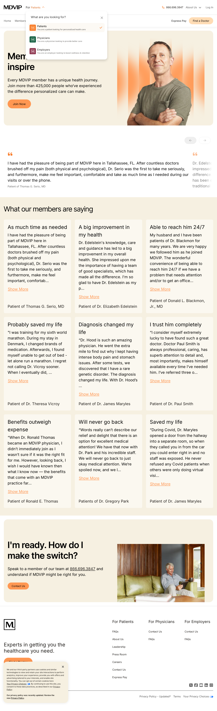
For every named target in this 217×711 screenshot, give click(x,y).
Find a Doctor (201, 20)
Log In (209, 7)
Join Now (19, 104)
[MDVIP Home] (15, 7)
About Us (117, 639)
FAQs (115, 631)
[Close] (101, 18)
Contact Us (18, 586)
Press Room (119, 654)
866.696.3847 (174, 7)
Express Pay (178, 20)
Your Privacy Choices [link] (196, 696)
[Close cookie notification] (63, 666)
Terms (177, 696)
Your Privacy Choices (17, 684)
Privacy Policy (17, 698)
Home (7, 20)
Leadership (118, 646)
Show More (18, 289)
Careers (117, 662)
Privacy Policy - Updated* (155, 696)
